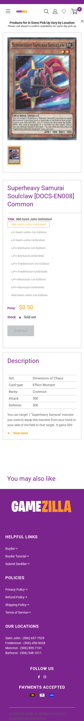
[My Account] (55, 11)
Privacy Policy (15, 589)
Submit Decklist (16, 564)
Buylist (10, 548)
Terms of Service (16, 612)
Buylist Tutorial (15, 556)
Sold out (20, 331)
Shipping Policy (15, 605)
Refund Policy (14, 597)
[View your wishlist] (64, 11)
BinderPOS (38, 718)
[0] (74, 11)
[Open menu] (8, 11)
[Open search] (46, 11)
